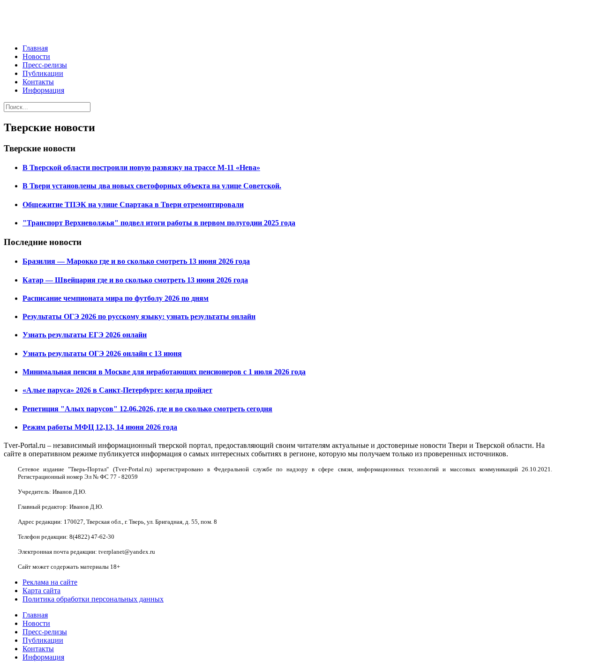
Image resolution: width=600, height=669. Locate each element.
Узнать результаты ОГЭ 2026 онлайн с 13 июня (102, 353)
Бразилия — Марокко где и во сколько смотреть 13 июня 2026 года (136, 261)
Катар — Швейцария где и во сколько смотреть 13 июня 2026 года (135, 280)
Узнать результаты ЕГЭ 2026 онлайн (84, 335)
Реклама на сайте (49, 582)
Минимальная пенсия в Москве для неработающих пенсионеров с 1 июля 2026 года (164, 372)
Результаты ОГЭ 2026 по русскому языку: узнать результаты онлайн (138, 316)
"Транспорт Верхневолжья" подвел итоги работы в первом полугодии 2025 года (158, 223)
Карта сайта (41, 591)
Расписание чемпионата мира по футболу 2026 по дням (115, 298)
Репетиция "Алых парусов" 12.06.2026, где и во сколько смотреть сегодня (147, 409)
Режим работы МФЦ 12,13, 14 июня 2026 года (99, 427)
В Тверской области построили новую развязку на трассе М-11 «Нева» (141, 167)
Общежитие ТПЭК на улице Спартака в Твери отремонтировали (133, 204)
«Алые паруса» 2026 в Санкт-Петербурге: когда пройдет (117, 390)
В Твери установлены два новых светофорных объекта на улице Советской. (151, 186)
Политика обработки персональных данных (93, 599)
